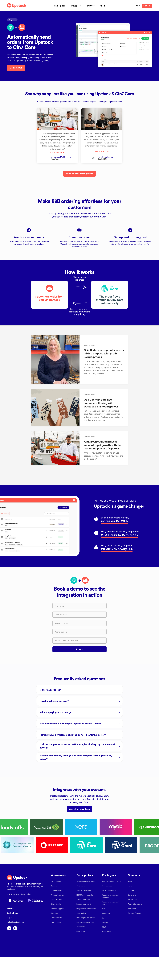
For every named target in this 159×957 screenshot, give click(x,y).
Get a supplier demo (121, 950)
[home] (16, 5)
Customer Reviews (134, 913)
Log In (9, 917)
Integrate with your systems (86, 909)
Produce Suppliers (57, 895)
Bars (103, 918)
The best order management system (24, 884)
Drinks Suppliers (56, 904)
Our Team (131, 890)
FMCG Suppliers (56, 881)
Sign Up (10, 908)
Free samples (107, 886)
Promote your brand (83, 904)
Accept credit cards (83, 899)
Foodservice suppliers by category (111, 896)
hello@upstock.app (15, 922)
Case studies (81, 913)
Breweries (54, 913)
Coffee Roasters (57, 890)
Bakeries (54, 886)
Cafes (104, 909)
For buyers (91, 6)
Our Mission (132, 895)
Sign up (146, 6)
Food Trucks (106, 931)
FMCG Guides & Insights (84, 895)
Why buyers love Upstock (111, 881)
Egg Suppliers (56, 922)
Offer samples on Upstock (85, 918)
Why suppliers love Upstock (86, 881)
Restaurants (106, 913)
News (130, 886)
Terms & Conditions (135, 904)
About (102, 6)
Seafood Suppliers (57, 909)
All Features (80, 927)
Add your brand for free (85, 922)
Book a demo (81, 931)
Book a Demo (12, 913)
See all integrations (79, 809)
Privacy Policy (133, 899)
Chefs (104, 927)
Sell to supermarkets (83, 890)
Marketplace (59, 6)
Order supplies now (109, 890)
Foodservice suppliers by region (111, 903)
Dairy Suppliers (56, 918)
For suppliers (75, 6)
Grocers (105, 922)
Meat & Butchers (57, 899)
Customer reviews (82, 886)
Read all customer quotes (79, 174)
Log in (137, 6)
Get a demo (16, 68)
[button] (59, 6)
